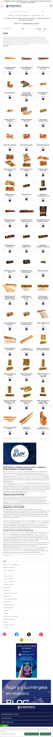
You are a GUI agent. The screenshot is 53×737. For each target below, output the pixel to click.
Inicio (4, 561)
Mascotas (6, 610)
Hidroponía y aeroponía (10, 593)
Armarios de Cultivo (9, 567)
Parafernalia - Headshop (11, 616)
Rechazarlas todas (45, 734)
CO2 (5, 573)
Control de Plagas (9, 581)
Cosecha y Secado (9, 584)
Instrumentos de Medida (10, 599)
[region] (26, 732)
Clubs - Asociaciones (9, 570)
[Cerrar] (50, 728)
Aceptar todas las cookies (31, 734)
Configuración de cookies (8, 734)
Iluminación (7, 596)
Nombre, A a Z (46, 29)
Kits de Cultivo (8, 602)
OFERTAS (6, 613)
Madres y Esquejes (9, 607)
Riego (5, 622)
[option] (26, 691)
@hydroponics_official (31, 23)
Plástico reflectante (9, 619)
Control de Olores (9, 579)
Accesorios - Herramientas (11, 564)
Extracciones (7, 587)
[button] (5, 691)
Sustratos (6, 628)
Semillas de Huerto (9, 625)
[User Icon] (47, 6)
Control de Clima (8, 576)
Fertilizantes (7, 590)
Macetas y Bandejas (9, 605)
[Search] (42, 11)
